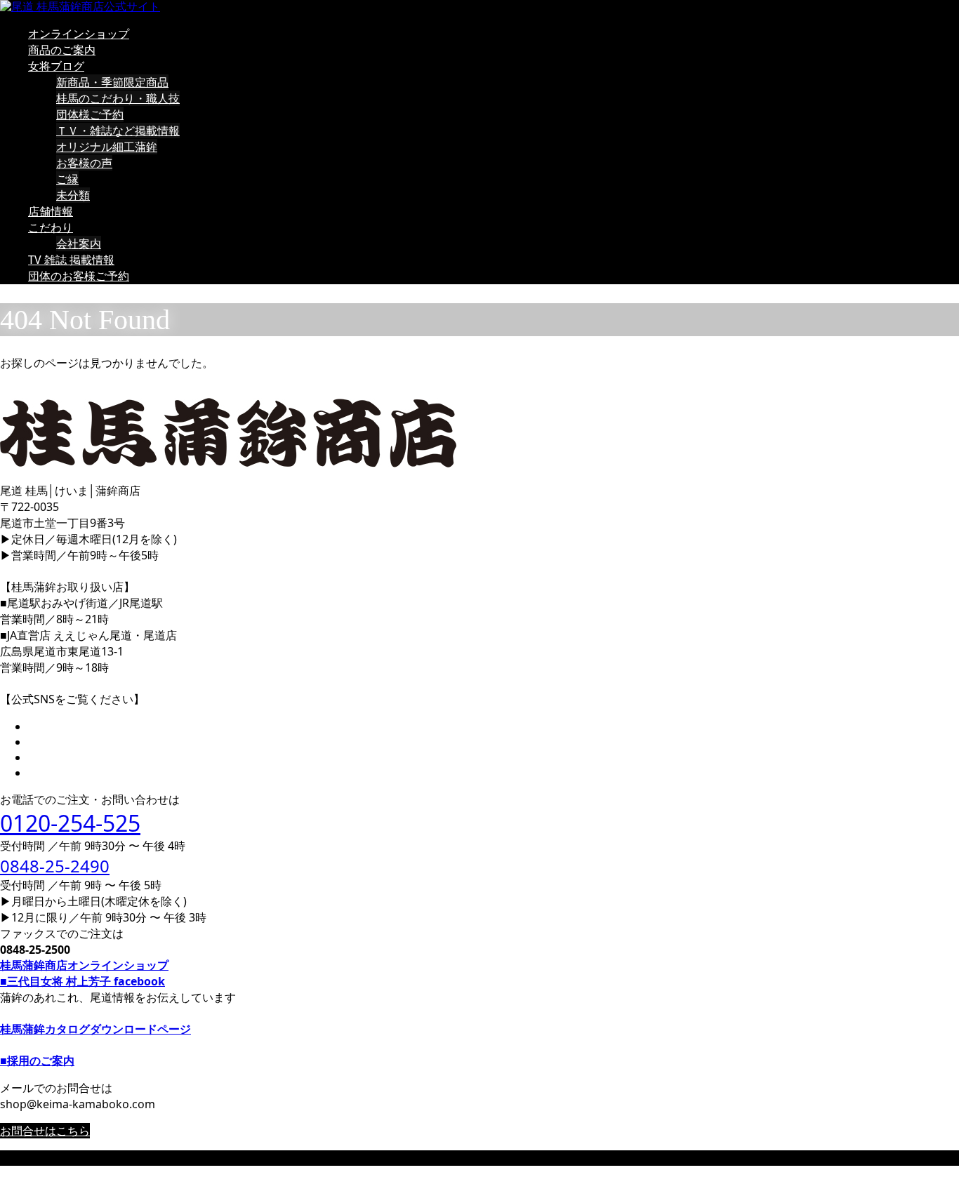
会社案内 (78, 243)
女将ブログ (56, 66)
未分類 (73, 195)
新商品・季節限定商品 (112, 82)
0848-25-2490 (55, 865)
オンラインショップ (78, 33)
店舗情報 (50, 211)
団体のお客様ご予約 (78, 276)
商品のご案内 (61, 50)
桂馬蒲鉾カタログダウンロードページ (95, 1029)
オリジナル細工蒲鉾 (106, 146)
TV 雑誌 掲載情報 (71, 259)
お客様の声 (84, 163)
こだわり (50, 227)
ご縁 (67, 179)
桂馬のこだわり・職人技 (118, 98)
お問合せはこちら (45, 1130)
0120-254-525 (70, 823)
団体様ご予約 (90, 114)
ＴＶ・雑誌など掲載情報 (118, 130)
